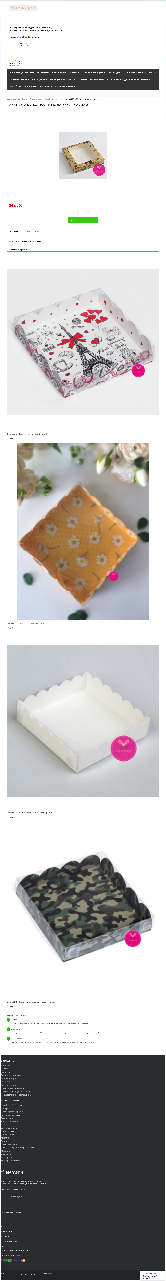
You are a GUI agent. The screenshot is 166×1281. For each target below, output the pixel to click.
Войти (11, 61)
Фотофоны (6, 1108)
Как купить (6, 1072)
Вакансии (5, 1065)
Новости (5, 1068)
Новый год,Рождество (11, 1105)
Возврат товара (8, 1078)
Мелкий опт (6, 1151)
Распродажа (7, 1118)
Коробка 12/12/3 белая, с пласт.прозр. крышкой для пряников (29, 812)
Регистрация (19, 61)
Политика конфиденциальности (16, 1091)
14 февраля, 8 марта (10, 1160)
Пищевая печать (9, 1144)
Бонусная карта (8, 1085)
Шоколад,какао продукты (13, 1111)
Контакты (5, 1081)
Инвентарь (6, 1154)
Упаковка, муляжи (9, 1128)
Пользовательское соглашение (16, 1095)
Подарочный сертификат (13, 1088)
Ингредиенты (7, 1134)
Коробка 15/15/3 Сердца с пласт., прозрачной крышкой (27, 434)
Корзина (12, 63)
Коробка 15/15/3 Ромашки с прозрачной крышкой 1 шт (26, 623)
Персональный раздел (11, 1212)
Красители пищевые (10, 1115)
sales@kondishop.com (28, 36)
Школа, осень (7, 1131)
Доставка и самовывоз (11, 1075)
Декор (4, 1141)
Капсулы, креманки (10, 1121)
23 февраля (6, 1157)
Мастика (5, 1137)
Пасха (4, 1124)
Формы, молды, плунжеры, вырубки (18, 1147)
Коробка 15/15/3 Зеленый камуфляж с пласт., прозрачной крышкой (31, 1002)
